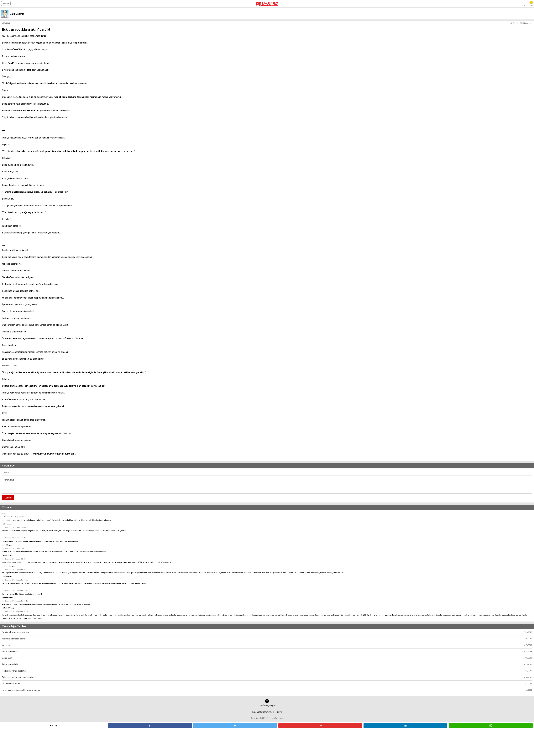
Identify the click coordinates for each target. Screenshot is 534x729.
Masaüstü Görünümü (262, 712)
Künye (279, 712)
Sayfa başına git (267, 705)
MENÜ (6, 3)
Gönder (8, 497)
